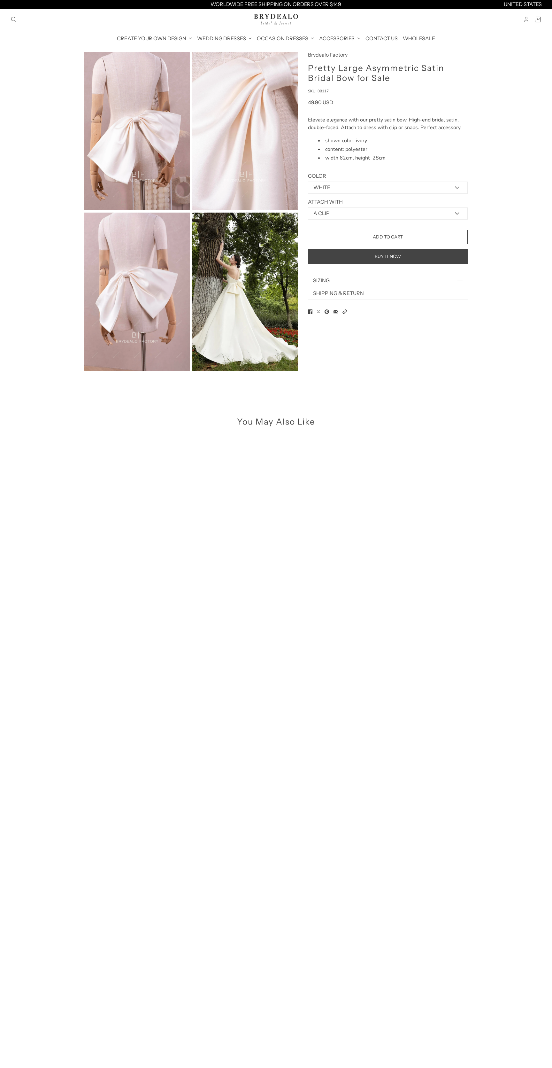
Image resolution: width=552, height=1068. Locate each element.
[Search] (13, 19)
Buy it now (388, 256)
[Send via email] (335, 311)
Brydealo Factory (328, 54)
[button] (344, 311)
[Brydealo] (276, 19)
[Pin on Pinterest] (326, 311)
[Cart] (538, 19)
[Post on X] (318, 312)
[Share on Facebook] (310, 311)
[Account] (526, 19)
